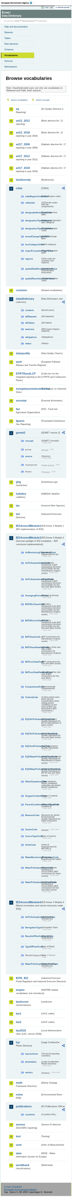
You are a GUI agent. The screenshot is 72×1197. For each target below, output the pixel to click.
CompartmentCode (33, 687)
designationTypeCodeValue (33, 228)
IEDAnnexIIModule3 (28, 537)
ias (18, 505)
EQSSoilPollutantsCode (33, 746)
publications (24, 1106)
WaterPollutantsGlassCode (33, 868)
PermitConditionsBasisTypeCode (33, 804)
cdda (19, 188)
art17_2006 (23, 144)
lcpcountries (31, 1054)
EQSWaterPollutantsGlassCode (33, 756)
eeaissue (29, 329)
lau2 (18, 1022)
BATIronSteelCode (33, 662)
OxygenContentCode (33, 796)
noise (19, 1094)
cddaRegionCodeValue (33, 196)
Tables (7, 38)
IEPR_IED (22, 978)
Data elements (11, 44)
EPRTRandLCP (26, 373)
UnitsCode (30, 845)
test (18, 1136)
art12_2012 (23, 120)
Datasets (8, 32)
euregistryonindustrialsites (28, 388)
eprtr (19, 361)
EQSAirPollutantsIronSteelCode (33, 733)
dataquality (23, 353)
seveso (20, 1124)
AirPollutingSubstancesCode (33, 917)
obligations (31, 337)
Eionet (17, 21)
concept (29, 441)
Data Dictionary (28, 21)
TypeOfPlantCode (33, 946)
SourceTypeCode (33, 836)
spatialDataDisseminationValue (33, 269)
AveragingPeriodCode (33, 595)
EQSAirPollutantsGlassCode (33, 719)
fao (18, 409)
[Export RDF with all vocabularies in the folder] (63, 189)
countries (30, 1114)
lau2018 (21, 1030)
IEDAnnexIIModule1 (28, 525)
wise (19, 1153)
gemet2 (20, 432)
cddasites (30, 202)
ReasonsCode (32, 815)
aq (17, 108)
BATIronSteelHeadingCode (33, 672)
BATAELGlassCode (33, 604)
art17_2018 (23, 168)
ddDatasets (31, 316)
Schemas (9, 49)
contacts (29, 310)
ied (18, 514)
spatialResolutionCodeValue (33, 278)
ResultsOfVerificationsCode (33, 936)
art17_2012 (23, 156)
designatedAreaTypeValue (33, 212)
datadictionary (25, 298)
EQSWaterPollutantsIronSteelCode (33, 769)
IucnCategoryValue (33, 244)
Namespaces (10, 66)
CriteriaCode (31, 697)
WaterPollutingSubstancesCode (33, 964)
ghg (18, 482)
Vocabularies (11, 55)
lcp (18, 1042)
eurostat (21, 400)
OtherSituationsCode (33, 781)
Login (46, 7)
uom (19, 1144)
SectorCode (31, 829)
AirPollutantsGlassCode (33, 563)
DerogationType (33, 927)
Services (8, 61)
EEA (18, 2)
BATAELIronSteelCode (33, 620)
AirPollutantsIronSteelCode (33, 579)
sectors (29, 1072)
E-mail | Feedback (13, 1186)
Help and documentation (16, 26)
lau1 (18, 1013)
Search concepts (43, 100)
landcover (22, 1001)
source (28, 456)
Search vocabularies (19, 100)
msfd (19, 1082)
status (28, 343)
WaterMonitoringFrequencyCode (33, 857)
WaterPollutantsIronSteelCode (33, 882)
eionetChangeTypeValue (33, 236)
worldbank (22, 1165)
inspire (20, 990)
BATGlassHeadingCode (33, 647)
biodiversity (23, 179)
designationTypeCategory (33, 220)
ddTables (29, 323)
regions (29, 259)
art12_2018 (23, 132)
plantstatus (31, 1062)
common (21, 290)
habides (21, 493)
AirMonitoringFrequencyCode (33, 552)
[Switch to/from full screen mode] (52, 7)
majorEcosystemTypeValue (33, 251)
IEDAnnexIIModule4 (28, 902)
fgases (20, 420)
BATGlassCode (33, 637)
